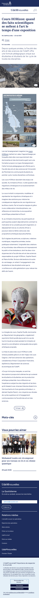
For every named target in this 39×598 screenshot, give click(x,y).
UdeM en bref (6, 535)
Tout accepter (19, 588)
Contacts (4, 543)
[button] (35, 10)
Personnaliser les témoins (20, 581)
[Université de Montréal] (6, 3)
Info (36, 85)
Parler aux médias (7, 539)
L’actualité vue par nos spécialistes (11, 519)
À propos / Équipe (7, 553)
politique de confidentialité (16, 592)
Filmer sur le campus (8, 531)
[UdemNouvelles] (19, 10)
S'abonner (6, 507)
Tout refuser (19, 585)
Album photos (6, 527)
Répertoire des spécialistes (9, 523)
